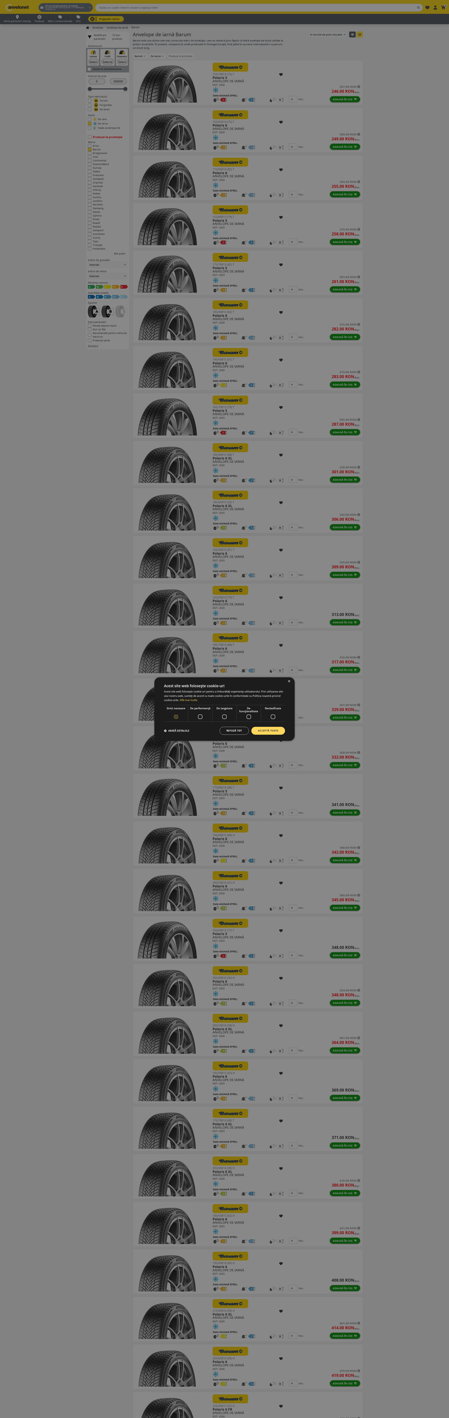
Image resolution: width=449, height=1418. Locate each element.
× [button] (289, 681)
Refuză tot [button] (234, 730)
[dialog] (224, 709)
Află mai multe (188, 700)
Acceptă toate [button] (268, 730)
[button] (176, 731)
